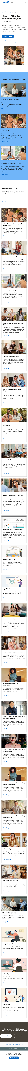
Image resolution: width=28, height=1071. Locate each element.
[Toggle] (25, 1049)
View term (5, 439)
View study (6, 368)
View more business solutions (14, 1044)
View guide (4, 141)
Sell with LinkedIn (7, 12)
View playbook (7, 859)
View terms (4, 109)
